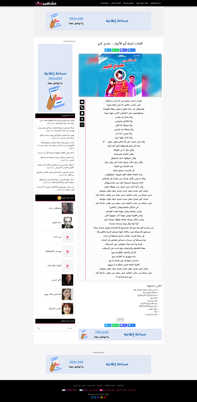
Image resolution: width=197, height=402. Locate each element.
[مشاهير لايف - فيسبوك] (92, 397)
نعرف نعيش (152, 309)
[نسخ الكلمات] (82, 113)
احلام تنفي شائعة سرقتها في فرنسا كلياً (60, 153)
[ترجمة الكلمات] (82, 107)
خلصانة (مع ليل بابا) (150, 293)
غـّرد (109, 50)
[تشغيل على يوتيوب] (82, 102)
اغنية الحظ (105, 3)
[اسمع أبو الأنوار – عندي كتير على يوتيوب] (120, 75)
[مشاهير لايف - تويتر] (95, 397)
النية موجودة (152, 301)
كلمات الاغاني (116, 3)
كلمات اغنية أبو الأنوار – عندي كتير (120, 43)
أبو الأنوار (120, 320)
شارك (133, 50)
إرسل (124, 50)
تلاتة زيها (153, 298)
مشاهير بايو (93, 390)
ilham (85, 390)
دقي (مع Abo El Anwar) (148, 306)
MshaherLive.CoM (95, 395)
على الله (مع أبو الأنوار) (149, 303)
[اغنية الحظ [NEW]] (82, 119)
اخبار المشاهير (155, 3)
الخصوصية (91, 385)
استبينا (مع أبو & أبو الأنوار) (147, 295)
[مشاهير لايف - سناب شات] (101, 397)
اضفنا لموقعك (110, 385)
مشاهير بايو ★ (128, 3)
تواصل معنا (75, 23)
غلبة (155, 312)
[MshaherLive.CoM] (46, 3)
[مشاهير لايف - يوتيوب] (105, 397)
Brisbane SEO (71, 390)
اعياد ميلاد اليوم (142, 3)
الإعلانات (120, 385)
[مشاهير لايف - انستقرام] (98, 397)
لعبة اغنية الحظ (107, 390)
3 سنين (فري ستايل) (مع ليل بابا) (145, 290)
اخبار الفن (131, 390)
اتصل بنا (100, 385)
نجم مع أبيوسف (151, 314)
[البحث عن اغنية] (82, 124)
